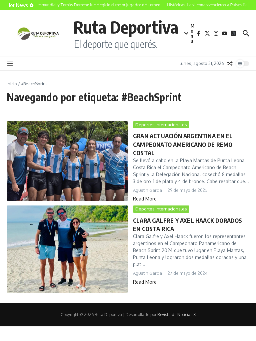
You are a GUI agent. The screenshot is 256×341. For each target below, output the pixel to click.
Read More (145, 198)
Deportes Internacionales (161, 124)
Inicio (12, 83)
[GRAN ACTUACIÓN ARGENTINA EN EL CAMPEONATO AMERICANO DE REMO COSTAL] (67, 161)
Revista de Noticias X (176, 314)
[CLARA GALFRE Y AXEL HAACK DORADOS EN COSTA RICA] (67, 249)
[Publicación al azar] (230, 63)
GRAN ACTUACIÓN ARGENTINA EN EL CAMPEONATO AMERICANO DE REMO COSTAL (183, 144)
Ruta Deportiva (125, 26)
